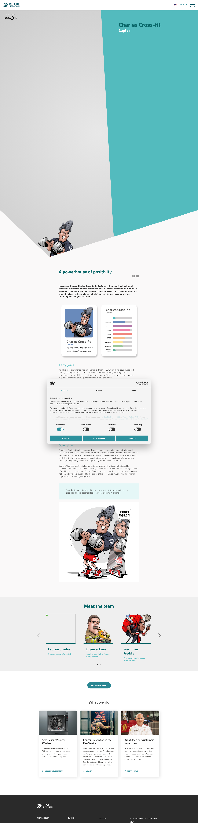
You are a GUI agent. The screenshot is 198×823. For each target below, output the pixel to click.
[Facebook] (137, 276)
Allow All (132, 438)
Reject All (66, 438)
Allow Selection (99, 438)
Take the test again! (99, 685)
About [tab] (133, 391)
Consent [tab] (64, 391)
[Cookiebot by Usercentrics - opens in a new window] (138, 383)
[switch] (86, 429)
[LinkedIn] (133, 276)
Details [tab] (99, 391)
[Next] (159, 635)
